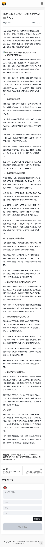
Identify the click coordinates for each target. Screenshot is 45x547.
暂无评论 (8, 479)
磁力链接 (12, 34)
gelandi (7, 23)
